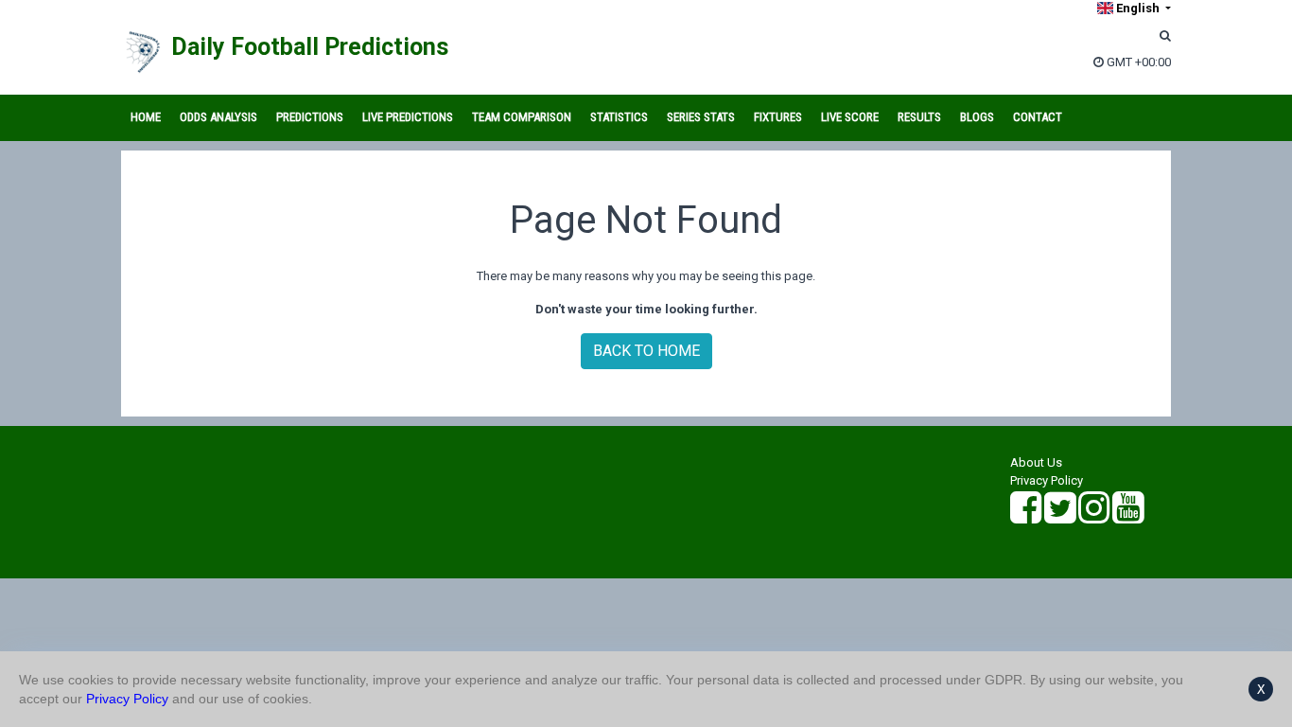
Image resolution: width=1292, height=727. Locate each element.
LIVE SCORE (850, 117)
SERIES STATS (701, 117)
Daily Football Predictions (309, 47)
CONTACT (1037, 117)
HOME (146, 117)
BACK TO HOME (646, 351)
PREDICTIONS (309, 117)
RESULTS (919, 117)
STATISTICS (619, 117)
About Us (1036, 462)
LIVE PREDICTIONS (407, 117)
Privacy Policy (1046, 480)
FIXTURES (778, 117)
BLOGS (977, 117)
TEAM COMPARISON (521, 117)
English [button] (1137, 8)
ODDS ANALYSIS (218, 117)
